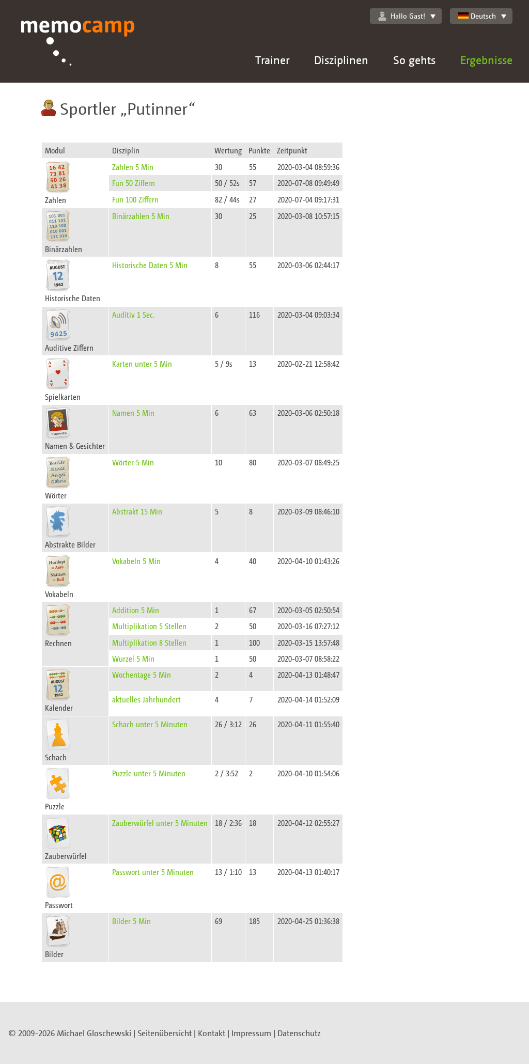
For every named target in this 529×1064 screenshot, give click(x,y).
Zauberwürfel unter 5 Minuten (160, 822)
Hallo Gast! (408, 15)
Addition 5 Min (135, 609)
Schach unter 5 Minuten (150, 723)
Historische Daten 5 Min (150, 264)
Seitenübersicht (164, 1033)
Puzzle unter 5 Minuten (148, 773)
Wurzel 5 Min (133, 658)
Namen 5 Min (133, 412)
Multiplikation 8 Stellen (149, 642)
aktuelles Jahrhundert (146, 699)
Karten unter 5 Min (142, 363)
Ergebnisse (486, 60)
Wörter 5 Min (133, 462)
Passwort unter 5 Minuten (153, 871)
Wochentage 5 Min (141, 674)
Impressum (251, 1033)
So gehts (414, 60)
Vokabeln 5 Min (136, 560)
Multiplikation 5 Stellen (149, 625)
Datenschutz (299, 1033)
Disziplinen (341, 60)
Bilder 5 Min (131, 920)
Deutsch (483, 15)
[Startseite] (78, 52)
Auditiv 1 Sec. (133, 314)
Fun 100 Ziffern (135, 199)
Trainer (272, 60)
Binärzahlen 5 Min (140, 215)
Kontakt (211, 1033)
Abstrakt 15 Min (137, 511)
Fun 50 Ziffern (133, 182)
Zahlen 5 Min (132, 166)
